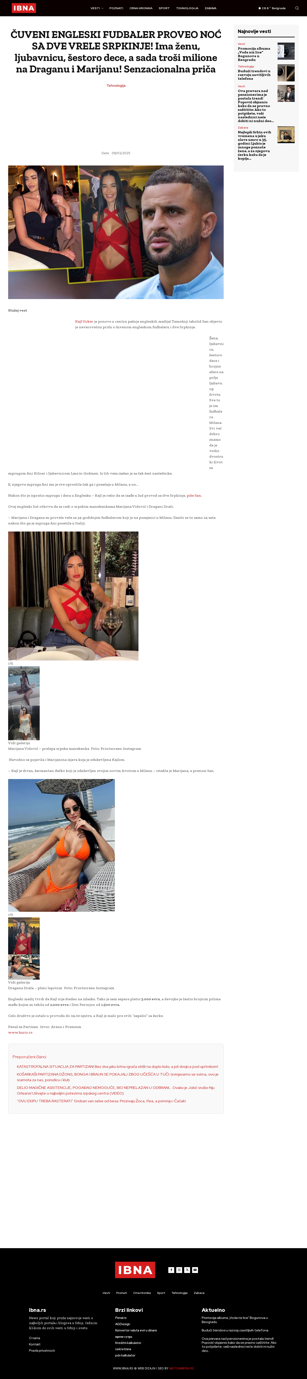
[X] (187, 1270)
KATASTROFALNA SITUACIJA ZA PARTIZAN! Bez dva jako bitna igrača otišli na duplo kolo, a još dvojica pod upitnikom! (117, 1066)
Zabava (243, 127)
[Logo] (23, 8)
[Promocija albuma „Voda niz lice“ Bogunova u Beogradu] (286, 51)
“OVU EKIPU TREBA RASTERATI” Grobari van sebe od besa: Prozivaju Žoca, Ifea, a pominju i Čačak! (101, 1101)
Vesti (241, 44)
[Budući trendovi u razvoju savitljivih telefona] (286, 72)
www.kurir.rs (20, 1032)
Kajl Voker (84, 321)
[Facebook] (171, 1270)
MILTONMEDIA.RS (181, 1368)
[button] (297, 8)
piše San (194, 495)
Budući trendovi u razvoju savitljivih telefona (254, 75)
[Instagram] (179, 1270)
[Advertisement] (116, 120)
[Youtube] (195, 1270)
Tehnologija (116, 85)
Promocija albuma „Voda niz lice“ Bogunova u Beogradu (254, 54)
